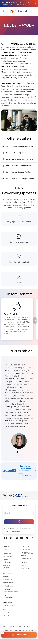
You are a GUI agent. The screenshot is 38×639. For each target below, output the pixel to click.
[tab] (19, 146)
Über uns (6, 612)
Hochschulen (7, 553)
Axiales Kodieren (9, 583)
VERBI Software (8, 602)
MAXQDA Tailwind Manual (27, 554)
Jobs (4, 609)
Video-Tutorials (26, 559)
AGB (4, 626)
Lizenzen (6, 546)
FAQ (22, 565)
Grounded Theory (9, 579)
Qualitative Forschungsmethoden (10, 590)
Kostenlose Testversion (7, 561)
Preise (5, 550)
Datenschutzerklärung (12, 531)
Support (6, 616)
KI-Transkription (8, 586)
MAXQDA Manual (27, 550)
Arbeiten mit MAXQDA (7, 575)
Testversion (21, 634)
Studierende (7, 556)
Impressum (26, 626)
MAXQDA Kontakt (9, 606)
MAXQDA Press (26, 568)
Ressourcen (25, 546)
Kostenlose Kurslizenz (6, 566)
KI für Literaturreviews (8, 596)
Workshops (24, 562)
